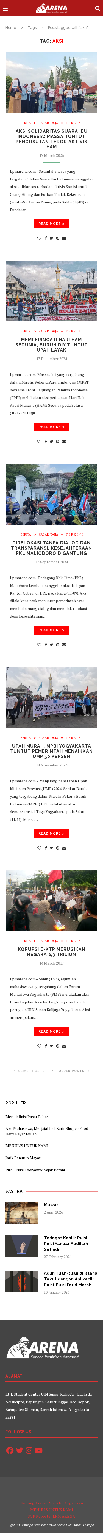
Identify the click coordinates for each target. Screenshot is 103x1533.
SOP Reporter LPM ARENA (51, 1516)
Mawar (51, 1204)
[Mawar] (21, 1213)
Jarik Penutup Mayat (23, 1157)
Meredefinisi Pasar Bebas (27, 1116)
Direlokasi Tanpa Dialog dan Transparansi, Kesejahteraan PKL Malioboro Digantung (51, 548)
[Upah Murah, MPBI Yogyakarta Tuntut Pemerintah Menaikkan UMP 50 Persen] (51, 697)
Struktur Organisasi (66, 1503)
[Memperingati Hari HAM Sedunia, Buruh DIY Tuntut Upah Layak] (51, 291)
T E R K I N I (74, 123)
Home (10, 28)
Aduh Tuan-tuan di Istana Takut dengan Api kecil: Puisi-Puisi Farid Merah (71, 1279)
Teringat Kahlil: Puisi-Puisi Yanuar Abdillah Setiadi (66, 1243)
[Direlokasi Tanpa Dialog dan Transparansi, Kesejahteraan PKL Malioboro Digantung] (51, 494)
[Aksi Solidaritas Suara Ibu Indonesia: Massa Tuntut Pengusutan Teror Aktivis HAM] (51, 82)
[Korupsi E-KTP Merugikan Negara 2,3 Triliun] (51, 900)
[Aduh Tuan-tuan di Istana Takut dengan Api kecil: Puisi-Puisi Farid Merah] (21, 1281)
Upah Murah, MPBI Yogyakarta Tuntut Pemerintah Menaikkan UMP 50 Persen (51, 751)
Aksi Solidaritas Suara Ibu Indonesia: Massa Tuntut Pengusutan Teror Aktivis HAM (52, 139)
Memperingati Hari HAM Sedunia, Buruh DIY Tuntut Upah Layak (51, 345)
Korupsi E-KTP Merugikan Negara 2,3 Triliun (51, 952)
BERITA (26, 123)
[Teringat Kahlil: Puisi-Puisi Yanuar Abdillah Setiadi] (21, 1246)
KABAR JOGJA (48, 123)
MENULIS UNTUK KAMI (26, 1145)
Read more (49, 224)
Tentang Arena (33, 1503)
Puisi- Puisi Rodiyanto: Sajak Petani (35, 1169)
